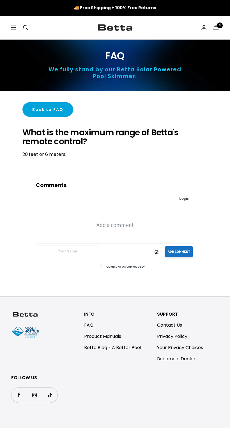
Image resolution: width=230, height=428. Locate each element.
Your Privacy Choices (180, 347)
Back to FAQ (47, 109)
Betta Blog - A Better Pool (112, 347)
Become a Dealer (176, 359)
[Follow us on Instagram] (34, 395)
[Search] (25, 27)
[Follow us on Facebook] (19, 395)
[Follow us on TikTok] (50, 395)
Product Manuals (102, 336)
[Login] (203, 27)
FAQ (88, 325)
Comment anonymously (125, 267)
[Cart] (216, 27)
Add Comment (179, 251)
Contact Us (169, 325)
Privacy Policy (172, 336)
